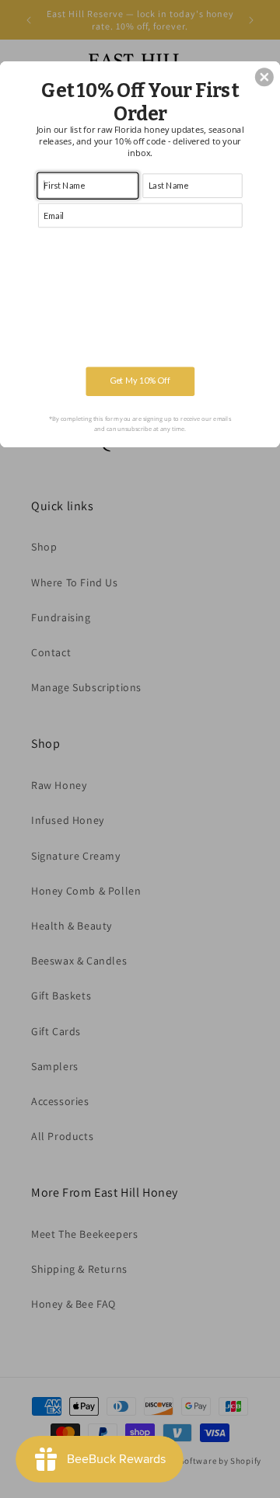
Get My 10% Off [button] (140, 381)
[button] (264, 77)
